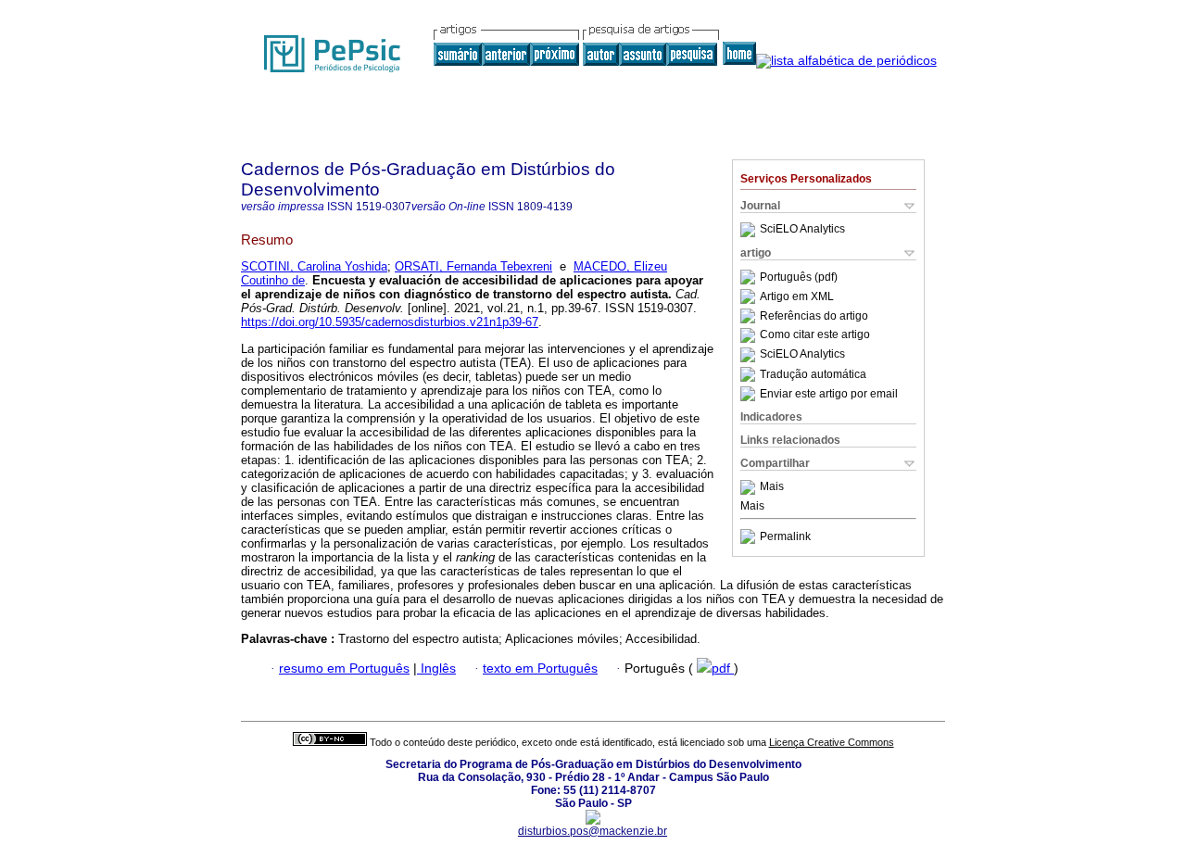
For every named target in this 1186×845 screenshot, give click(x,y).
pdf (723, 668)
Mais (772, 487)
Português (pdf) (799, 277)
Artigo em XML (797, 296)
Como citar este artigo (815, 335)
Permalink (785, 536)
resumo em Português (344, 668)
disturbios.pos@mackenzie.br (592, 831)
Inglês (436, 668)
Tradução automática (813, 374)
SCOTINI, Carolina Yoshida (314, 266)
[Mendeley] (750, 487)
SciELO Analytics (802, 229)
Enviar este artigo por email (829, 393)
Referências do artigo (814, 315)
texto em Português (540, 668)
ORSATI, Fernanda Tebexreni (473, 266)
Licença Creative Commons (831, 742)
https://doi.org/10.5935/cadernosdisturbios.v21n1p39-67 (389, 322)
